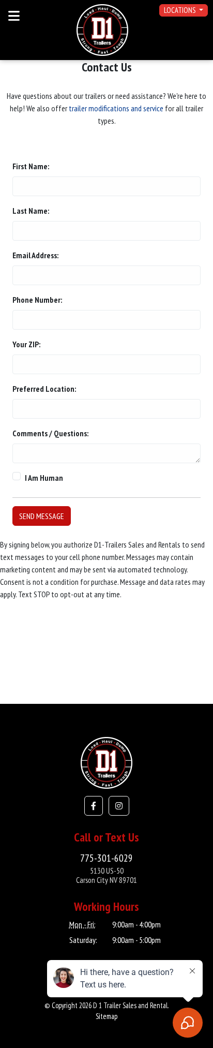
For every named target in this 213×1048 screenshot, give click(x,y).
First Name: (30, 166)
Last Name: (30, 210)
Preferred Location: (44, 388)
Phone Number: (37, 299)
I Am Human (44, 478)
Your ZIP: (26, 344)
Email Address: (35, 255)
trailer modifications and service (116, 108)
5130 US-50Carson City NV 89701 (106, 875)
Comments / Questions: (50, 433)
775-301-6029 (106, 857)
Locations (180, 10)
